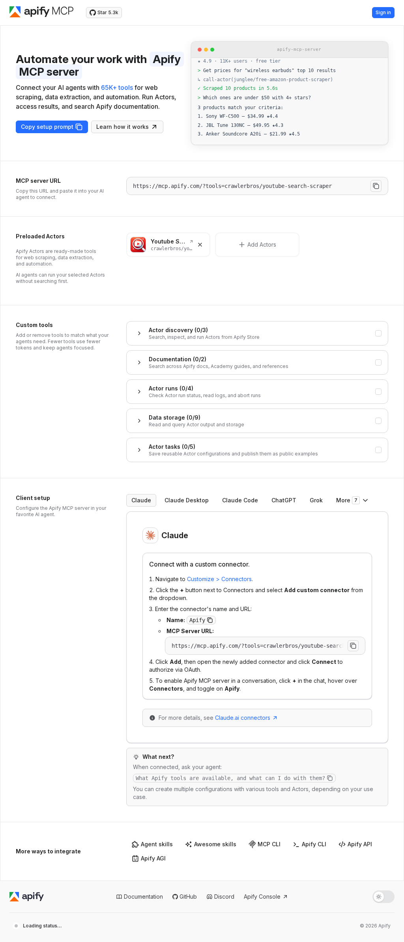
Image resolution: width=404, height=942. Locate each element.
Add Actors (261, 244)
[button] (210, 620)
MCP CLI (269, 844)
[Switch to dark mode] (383, 896)
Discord (224, 896)
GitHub (188, 896)
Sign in (383, 12)
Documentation (143, 896)
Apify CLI (314, 844)
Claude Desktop (187, 500)
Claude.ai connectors (242, 717)
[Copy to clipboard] (376, 186)
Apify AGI (153, 858)
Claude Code (240, 500)
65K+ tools (117, 87)
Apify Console (262, 896)
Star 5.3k (107, 12)
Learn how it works (122, 126)
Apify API (360, 844)
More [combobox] (346, 500)
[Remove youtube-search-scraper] (200, 244)
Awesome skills (215, 844)
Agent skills (157, 844)
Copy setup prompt (47, 126)
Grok (316, 500)
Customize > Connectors (219, 579)
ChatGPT (283, 500)
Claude (141, 500)
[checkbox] (378, 333)
